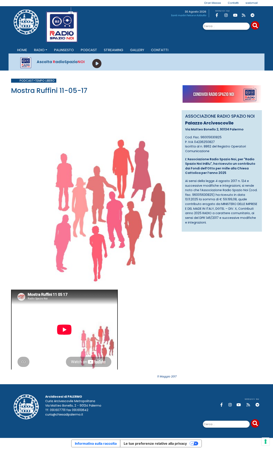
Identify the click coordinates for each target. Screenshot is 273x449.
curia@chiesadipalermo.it (64, 414)
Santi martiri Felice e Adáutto (188, 15)
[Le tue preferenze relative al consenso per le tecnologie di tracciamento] (265, 441)
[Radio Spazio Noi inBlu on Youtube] (237, 15)
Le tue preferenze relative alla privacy (155, 443)
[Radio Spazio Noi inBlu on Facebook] (219, 15)
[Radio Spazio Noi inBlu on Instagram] (228, 15)
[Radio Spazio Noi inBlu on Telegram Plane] (254, 15)
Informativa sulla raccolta (96, 443)
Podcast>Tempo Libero (37, 81)
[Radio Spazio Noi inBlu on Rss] (245, 15)
